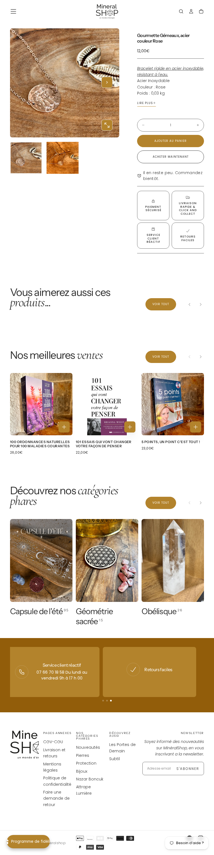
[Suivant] (200, 304)
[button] (13, 11)
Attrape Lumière (84, 790)
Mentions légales (52, 767)
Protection (86, 763)
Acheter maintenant (171, 157)
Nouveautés (88, 747)
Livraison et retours (54, 753)
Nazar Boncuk (89, 779)
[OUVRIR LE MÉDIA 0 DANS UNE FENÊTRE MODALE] (107, 125)
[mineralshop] (32, 744)
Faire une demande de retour (56, 798)
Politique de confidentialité (57, 781)
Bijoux (81, 771)
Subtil (114, 759)
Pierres (82, 755)
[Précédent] (189, 304)
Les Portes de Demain (122, 747)
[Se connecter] (191, 12)
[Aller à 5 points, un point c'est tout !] (173, 404)
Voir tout (160, 304)
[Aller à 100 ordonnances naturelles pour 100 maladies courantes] (41, 404)
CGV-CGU (53, 742)
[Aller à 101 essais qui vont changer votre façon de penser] (107, 404)
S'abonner (187, 768)
